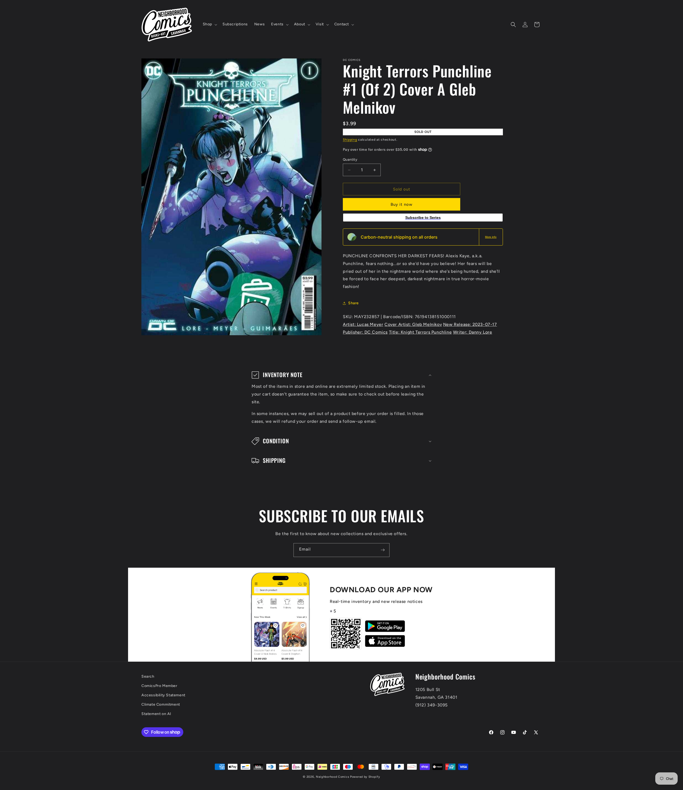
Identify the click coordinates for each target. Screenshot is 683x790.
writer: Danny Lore (472, 332)
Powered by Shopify (365, 777)
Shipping (350, 139)
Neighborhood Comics (332, 777)
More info (491, 236)
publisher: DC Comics (365, 332)
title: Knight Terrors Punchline (420, 332)
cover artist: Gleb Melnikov (413, 324)
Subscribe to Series (423, 217)
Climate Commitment (160, 704)
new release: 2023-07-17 (470, 324)
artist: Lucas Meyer (363, 324)
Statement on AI (156, 714)
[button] (209, 24)
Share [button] (353, 303)
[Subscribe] (382, 550)
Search (147, 676)
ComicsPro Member (159, 686)
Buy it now (401, 204)
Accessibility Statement (163, 695)
